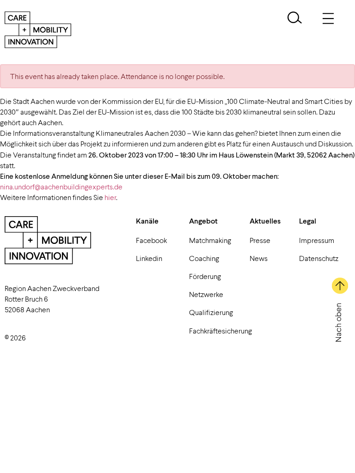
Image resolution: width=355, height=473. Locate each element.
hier (110, 197)
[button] (295, 19)
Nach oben (338, 322)
